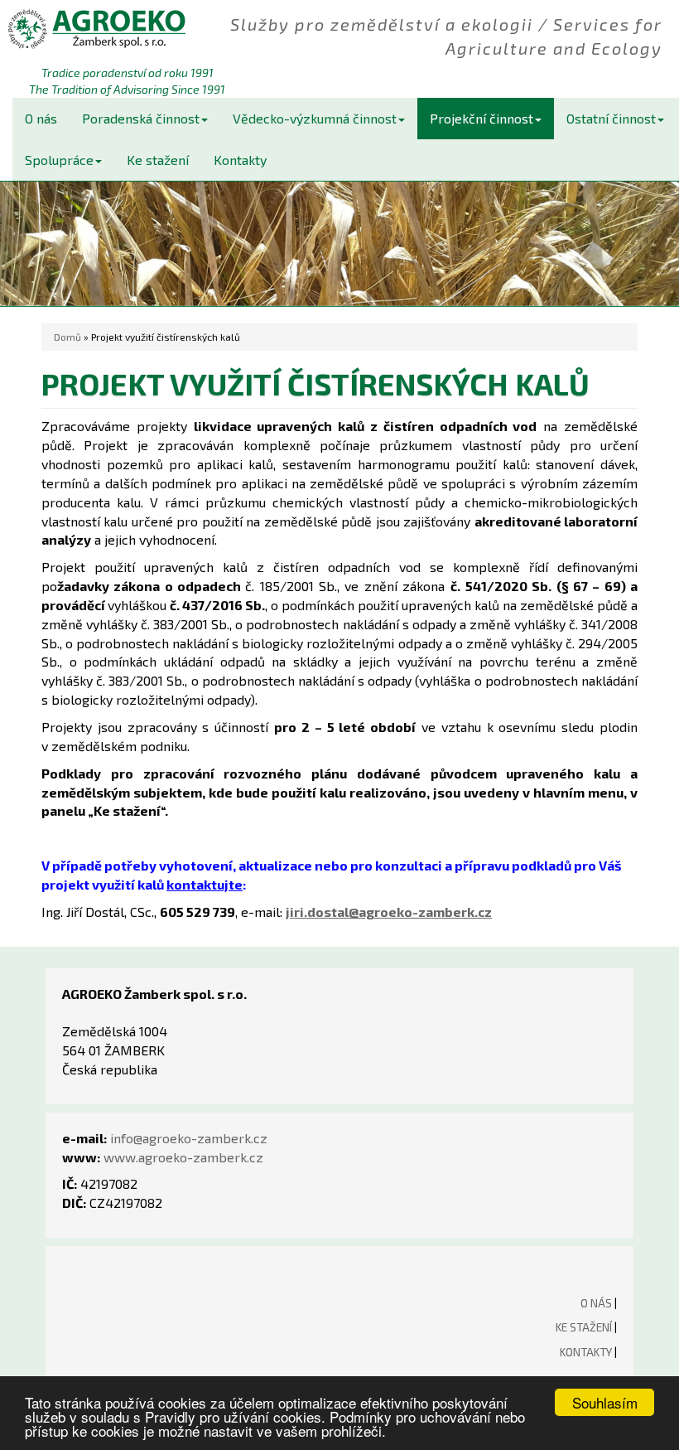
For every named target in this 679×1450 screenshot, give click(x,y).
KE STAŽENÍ (584, 1327)
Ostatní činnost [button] (611, 118)
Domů (67, 336)
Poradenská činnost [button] (141, 118)
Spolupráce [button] (59, 159)
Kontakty (240, 159)
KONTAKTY (586, 1352)
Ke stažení (158, 159)
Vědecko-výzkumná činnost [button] (315, 118)
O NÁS (596, 1303)
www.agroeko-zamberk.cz (183, 1157)
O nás (41, 118)
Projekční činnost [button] (481, 118)
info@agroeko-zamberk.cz (188, 1138)
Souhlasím (605, 1402)
